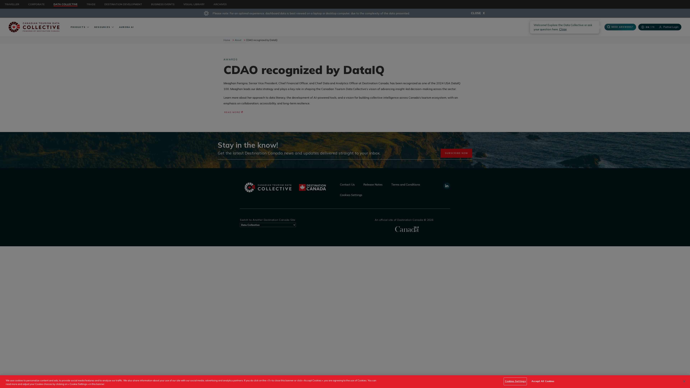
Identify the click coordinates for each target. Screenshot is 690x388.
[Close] (684, 381)
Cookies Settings (515, 381)
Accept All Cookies (543, 381)
